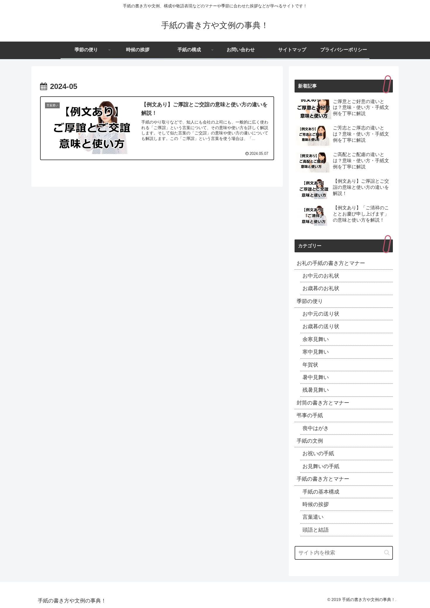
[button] (387, 552)
